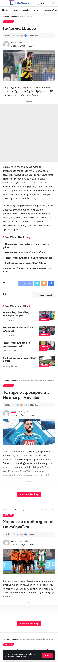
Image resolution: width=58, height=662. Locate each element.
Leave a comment (45, 295)
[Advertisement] (29, 133)
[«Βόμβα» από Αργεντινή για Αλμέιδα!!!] (47, 330)
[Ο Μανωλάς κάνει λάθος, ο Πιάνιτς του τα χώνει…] (47, 315)
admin (13, 42)
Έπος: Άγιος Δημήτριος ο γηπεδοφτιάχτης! (28, 257)
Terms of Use (20, 657)
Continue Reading (29, 494)
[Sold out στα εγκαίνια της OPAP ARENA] (47, 361)
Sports (8, 22)
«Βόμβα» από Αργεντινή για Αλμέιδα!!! (25, 252)
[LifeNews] (18, 3)
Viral (43, 350)
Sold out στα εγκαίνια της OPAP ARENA (25, 262)
